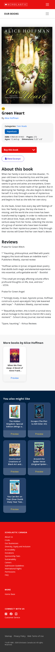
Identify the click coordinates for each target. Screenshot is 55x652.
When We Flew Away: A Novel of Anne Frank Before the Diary (14, 368)
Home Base (10, 594)
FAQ (7, 575)
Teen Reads (22, 126)
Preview (15, 378)
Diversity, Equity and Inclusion (17, 546)
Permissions (10, 572)
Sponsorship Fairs (12, 556)
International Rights (13, 568)
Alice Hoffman (12, 118)
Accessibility (10, 549)
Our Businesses (11, 543)
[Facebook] (11, 614)
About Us (9, 537)
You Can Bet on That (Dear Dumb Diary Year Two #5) (14, 499)
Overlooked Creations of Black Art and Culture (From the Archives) (14, 461)
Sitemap (8, 636)
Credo (7, 540)
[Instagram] (6, 614)
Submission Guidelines (14, 565)
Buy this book (11, 149)
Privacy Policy (19, 636)
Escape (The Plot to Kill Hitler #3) (39, 422)
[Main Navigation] (47, 4)
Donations (9, 553)
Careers (8, 562)
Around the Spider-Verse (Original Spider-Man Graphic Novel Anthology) (39, 461)
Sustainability (10, 559)
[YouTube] (16, 614)
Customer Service (12, 617)
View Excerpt (14, 158)
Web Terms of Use (35, 636)
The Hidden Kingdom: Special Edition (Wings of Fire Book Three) (14, 424)
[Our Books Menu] (47, 13)
